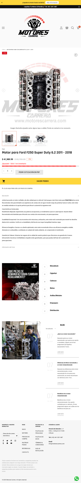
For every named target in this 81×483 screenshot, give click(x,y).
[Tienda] (67, 27)
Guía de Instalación (39, 449)
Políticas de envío (39, 438)
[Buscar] (72, 27)
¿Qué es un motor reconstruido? (66, 334)
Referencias (26, 448)
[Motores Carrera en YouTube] (11, 443)
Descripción (5, 196)
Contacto (25, 452)
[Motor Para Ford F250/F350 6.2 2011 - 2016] (40, 90)
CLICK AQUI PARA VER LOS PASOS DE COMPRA (18, 188)
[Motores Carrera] (33, 27)
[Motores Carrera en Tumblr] (3, 443)
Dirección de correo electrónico (9, 434)
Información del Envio (8, 247)
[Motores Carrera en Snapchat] (7, 443)
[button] (3, 90)
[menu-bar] (5, 28)
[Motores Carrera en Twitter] (7, 441)
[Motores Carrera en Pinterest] (11, 441)
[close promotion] (79, 6)
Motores (25, 433)
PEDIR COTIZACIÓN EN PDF (29, 172)
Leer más (60, 352)
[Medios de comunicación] (75, 55)
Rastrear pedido (25, 444)
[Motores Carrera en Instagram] (15, 441)
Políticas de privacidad (39, 432)
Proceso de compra (26, 438)
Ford (3, 149)
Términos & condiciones (39, 444)
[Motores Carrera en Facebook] (3, 441)
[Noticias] (21, 340)
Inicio (24, 429)
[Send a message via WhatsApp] (76, 478)
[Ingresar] (61, 27)
